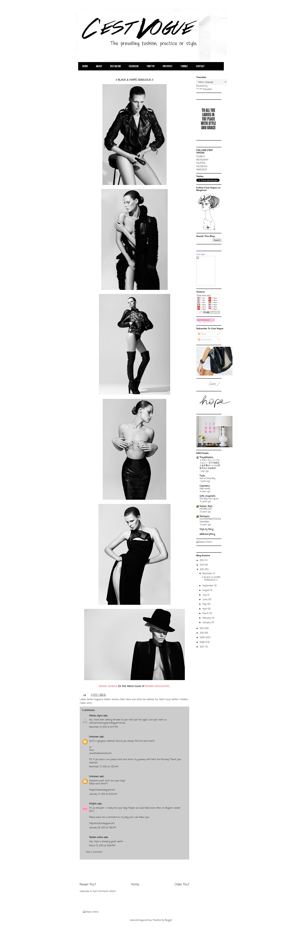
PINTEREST (201, 170)
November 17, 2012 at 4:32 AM (103, 766)
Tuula (202, 475)
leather (175, 699)
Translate (207, 89)
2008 (202, 642)
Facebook (134, 66)
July (204, 595)
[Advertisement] (134, 871)
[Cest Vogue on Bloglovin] (208, 229)
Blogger (168, 920)
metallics (183, 699)
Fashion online (96, 837)
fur (156, 699)
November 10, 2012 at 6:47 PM (103, 727)
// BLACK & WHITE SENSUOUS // (211, 579)
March (205, 613)
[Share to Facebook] (101, 695)
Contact (200, 66)
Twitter (151, 66)
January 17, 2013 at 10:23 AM (103, 794)
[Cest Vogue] (205, 285)
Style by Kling (206, 529)
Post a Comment (94, 852)
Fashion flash (206, 506)
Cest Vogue (200, 254)
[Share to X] (98, 695)
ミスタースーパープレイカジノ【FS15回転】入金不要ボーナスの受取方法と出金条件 (210, 464)
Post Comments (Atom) (104, 891)
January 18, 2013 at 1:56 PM (102, 827)
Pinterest (168, 66)
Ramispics (205, 516)
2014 (202, 560)
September (208, 585)
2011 (202, 628)
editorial (150, 699)
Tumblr (184, 66)
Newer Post (88, 884)
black (122, 699)
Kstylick (93, 803)
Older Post (182, 884)
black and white (134, 699)
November (207, 573)
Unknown (94, 737)
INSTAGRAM (202, 160)
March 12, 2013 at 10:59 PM (102, 845)
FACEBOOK (201, 166)
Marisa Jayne (96, 715)
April (205, 609)
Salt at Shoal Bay (207, 478)
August (206, 590)
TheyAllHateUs (206, 457)
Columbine (205, 486)
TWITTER (200, 163)
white (89, 703)
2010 (202, 633)
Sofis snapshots (207, 496)
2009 (202, 637)
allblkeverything (207, 534)
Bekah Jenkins (111, 699)
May (204, 604)
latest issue (165, 699)
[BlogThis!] (95, 695)
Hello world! (205, 488)
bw (144, 699)
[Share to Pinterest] (104, 695)
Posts (203, 334)
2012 (202, 569)
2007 (202, 647)
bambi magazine (95, 699)
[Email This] (92, 695)
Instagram (115, 66)
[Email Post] (84, 695)
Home (85, 66)
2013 (202, 565)
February (207, 618)
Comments (206, 340)
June (205, 599)
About (99, 66)
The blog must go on (209, 498)
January (206, 622)
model (82, 703)
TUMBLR (200, 156)
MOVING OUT (206, 509)
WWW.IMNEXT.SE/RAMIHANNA (210, 520)
